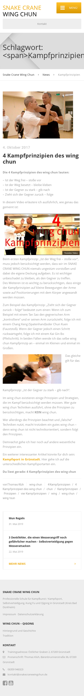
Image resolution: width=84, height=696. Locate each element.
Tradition (8, 635)
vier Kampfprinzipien (33, 493)
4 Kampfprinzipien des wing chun (41, 158)
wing (54, 493)
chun (49, 489)
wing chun (35, 484)
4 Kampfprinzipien (59, 484)
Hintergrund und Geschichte (19, 630)
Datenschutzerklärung (31, 614)
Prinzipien (10, 493)
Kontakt (42, 24)
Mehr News (17, 564)
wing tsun (9, 498)
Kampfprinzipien (67, 489)
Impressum (9, 614)
